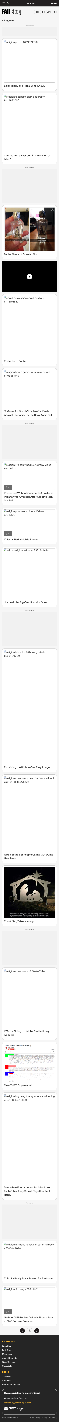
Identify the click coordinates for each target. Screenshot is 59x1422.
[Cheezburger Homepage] (29, 1409)
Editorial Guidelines (11, 1384)
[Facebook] (42, 12)
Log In (54, 3)
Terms (32, 1418)
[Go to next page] (36, 1330)
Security (44, 1418)
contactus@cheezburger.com (17, 1402)
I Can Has (6, 1346)
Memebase (7, 1354)
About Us (6, 1380)
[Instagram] (36, 12)
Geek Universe (8, 1362)
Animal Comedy (9, 1358)
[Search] (7, 3)
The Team (6, 1376)
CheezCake (7, 1366)
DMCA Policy (53, 1418)
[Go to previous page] (22, 1330)
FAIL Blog (30, 3)
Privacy (38, 1418)
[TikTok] (48, 12)
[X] (54, 12)
